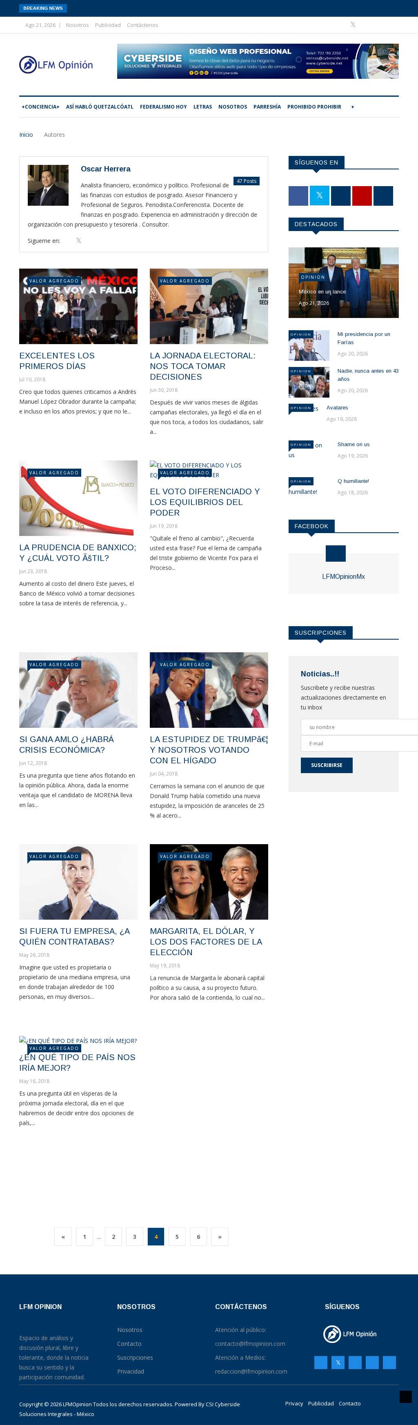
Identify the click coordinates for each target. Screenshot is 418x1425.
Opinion (313, 277)
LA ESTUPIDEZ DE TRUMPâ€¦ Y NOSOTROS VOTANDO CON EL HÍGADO (209, 750)
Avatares (337, 408)
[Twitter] (354, 25)
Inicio (26, 134)
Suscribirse (326, 765)
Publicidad (108, 25)
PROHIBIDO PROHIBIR (314, 106)
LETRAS (202, 106)
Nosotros (77, 25)
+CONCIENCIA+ (41, 106)
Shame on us (354, 444)
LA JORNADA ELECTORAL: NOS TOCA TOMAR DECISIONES (203, 366)
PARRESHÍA (267, 106)
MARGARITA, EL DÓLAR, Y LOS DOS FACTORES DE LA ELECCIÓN (206, 942)
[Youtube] (379, 25)
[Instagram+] (367, 25)
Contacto (350, 1403)
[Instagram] (372, 1362)
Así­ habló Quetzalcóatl (99, 106)
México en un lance (322, 292)
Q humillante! (353, 481)
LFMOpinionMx (343, 576)
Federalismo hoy (163, 106)
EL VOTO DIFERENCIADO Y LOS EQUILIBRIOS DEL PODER (205, 502)
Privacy (294, 1403)
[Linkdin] (390, 25)
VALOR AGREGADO (54, 281)
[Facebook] (341, 25)
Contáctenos (142, 25)
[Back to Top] (406, 1397)
